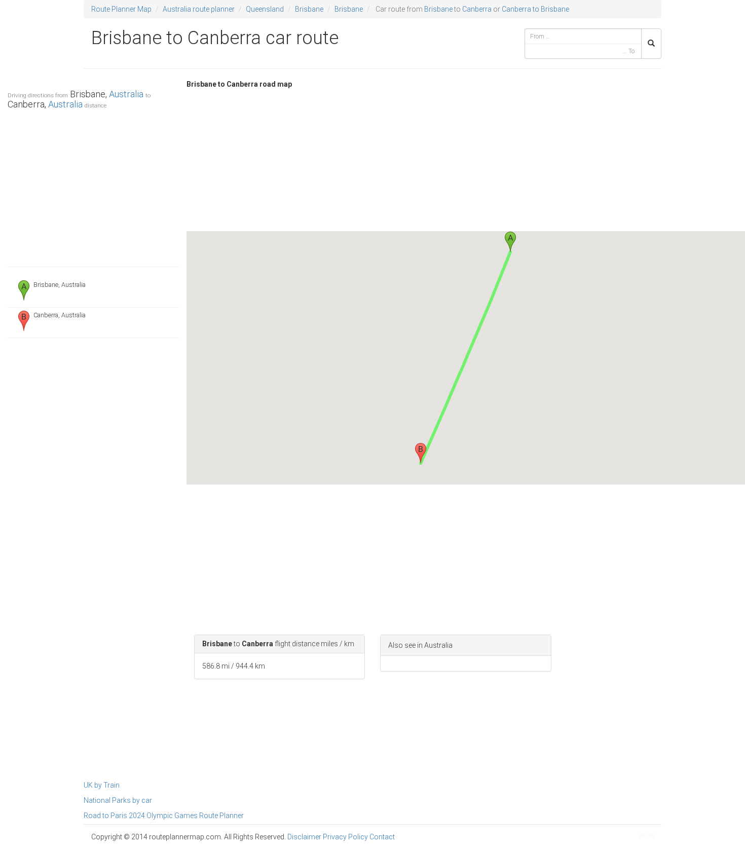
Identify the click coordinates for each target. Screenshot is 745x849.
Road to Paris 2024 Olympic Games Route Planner (164, 815)
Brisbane (309, 9)
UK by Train (102, 785)
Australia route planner (199, 9)
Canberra (477, 9)
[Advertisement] (93, 185)
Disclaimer (304, 837)
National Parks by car (118, 800)
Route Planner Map (121, 9)
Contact (382, 837)
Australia (126, 94)
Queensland (265, 9)
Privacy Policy (345, 837)
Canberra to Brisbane (535, 9)
